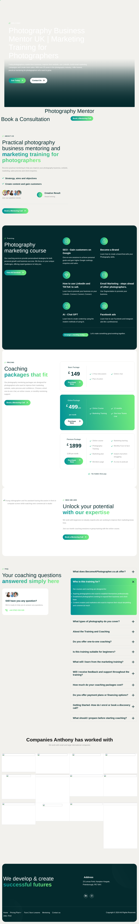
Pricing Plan (15, 913)
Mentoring (46, 913)
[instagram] (92, 896)
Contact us (56, 913)
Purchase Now (72, 383)
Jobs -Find (7, 916)
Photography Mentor (69, 111)
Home (5, 913)
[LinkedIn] (86, 896)
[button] (104, 571)
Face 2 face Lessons (32, 913)
